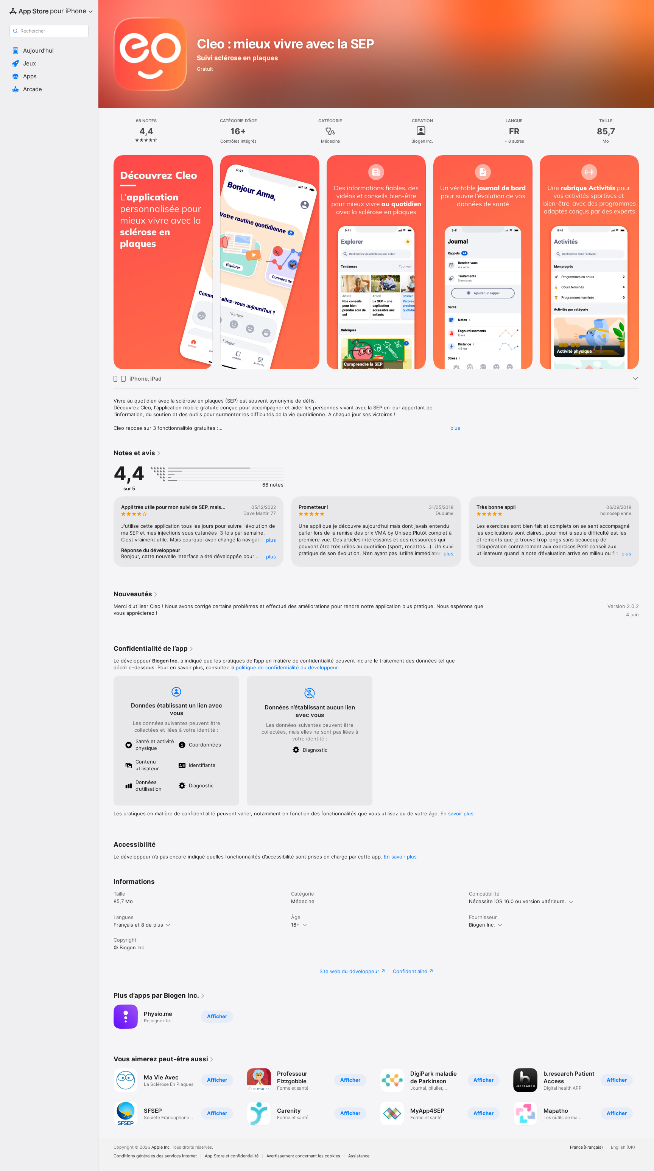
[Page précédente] (106, 531)
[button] (49, 50)
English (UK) (623, 1147)
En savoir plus (457, 813)
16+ (295, 925)
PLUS (271, 540)
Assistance (358, 1156)
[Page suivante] (646, 531)
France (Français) (586, 1147)
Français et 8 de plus (138, 925)
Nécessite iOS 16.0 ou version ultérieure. (517, 901)
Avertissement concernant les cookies (303, 1156)
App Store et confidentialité (231, 1156)
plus (455, 428)
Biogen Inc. (482, 925)
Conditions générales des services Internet (155, 1156)
